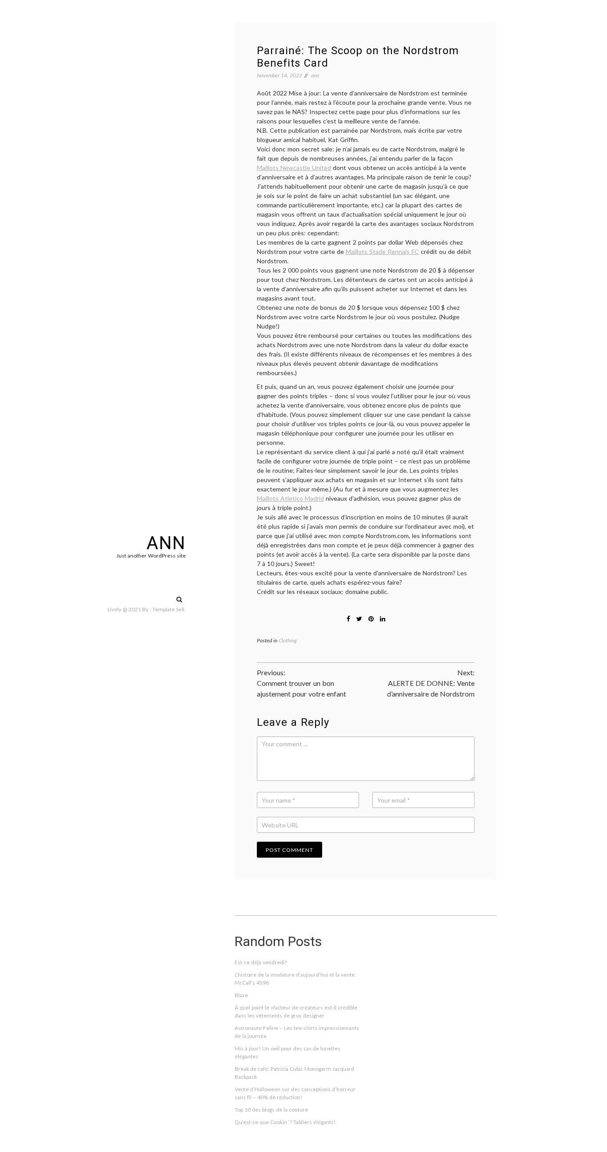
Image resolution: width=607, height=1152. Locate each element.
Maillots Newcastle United (294, 167)
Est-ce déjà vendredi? (261, 962)
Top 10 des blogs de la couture (271, 1109)
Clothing (288, 640)
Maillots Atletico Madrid (290, 498)
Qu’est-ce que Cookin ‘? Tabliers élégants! (285, 1122)
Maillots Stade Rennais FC (382, 251)
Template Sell (168, 609)
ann (166, 543)
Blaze (241, 995)
